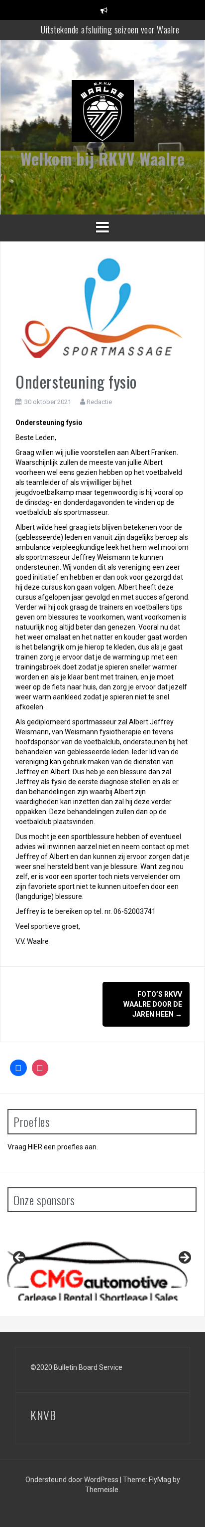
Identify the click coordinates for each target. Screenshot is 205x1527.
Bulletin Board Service (88, 1367)
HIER (35, 1147)
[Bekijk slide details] (102, 1260)
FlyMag (160, 1480)
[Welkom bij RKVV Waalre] (103, 114)
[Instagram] (40, 1068)
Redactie (99, 402)
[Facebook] (18, 1068)
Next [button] (184, 1258)
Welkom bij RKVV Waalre (102, 158)
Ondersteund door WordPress (72, 1480)
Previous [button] (19, 1258)
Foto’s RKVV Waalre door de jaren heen (152, 1004)
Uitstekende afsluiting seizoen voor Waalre (110, 29)
